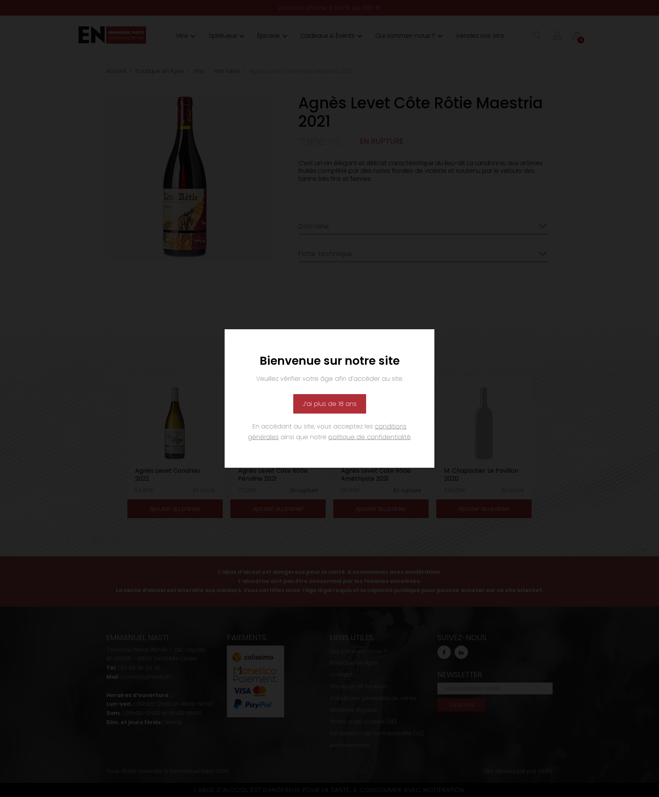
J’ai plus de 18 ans (330, 403)
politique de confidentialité (369, 437)
